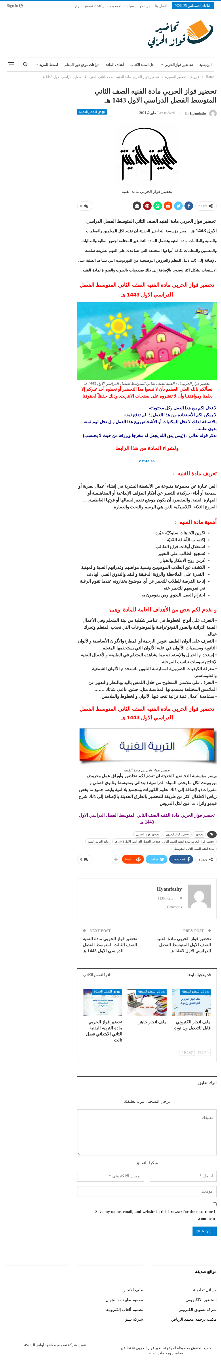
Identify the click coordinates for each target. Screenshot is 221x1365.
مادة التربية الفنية (98, 841)
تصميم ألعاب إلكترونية (124, 1309)
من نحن (144, 6)
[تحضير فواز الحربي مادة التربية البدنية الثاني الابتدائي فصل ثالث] (103, 1002)
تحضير (199, 834)
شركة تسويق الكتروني (197, 1309)
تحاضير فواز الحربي (179, 65)
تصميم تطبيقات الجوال (124, 1300)
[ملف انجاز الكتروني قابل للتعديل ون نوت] (191, 1002)
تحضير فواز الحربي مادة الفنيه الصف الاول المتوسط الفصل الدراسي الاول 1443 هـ (184, 944)
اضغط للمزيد (48, 65)
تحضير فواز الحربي (147, 834)
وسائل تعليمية (205, 1290)
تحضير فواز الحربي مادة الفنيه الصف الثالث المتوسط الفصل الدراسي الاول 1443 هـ (110, 944)
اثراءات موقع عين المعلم (81, 65)
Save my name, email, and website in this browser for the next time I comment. (155, 1215)
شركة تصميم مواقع (61, 1345)
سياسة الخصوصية (120, 6)
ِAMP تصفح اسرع (88, 6)
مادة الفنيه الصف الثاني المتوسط (194, 848)
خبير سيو (61, 1290)
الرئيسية (205, 65)
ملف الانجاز (133, 1290)
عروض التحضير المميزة (92, 112)
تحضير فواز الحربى (177, 834)
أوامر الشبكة (34, 1345)
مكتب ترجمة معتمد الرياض (194, 1319)
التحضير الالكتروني (201, 1300)
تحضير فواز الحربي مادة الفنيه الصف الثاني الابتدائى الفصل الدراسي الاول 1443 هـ (164, 841)
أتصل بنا (161, 6)
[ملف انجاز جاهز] (147, 1002)
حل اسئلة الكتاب (142, 65)
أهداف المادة (115, 65)
